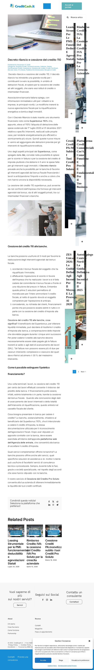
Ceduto (49, 66)
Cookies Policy (26, 645)
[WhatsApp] (53, 504)
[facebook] (43, 600)
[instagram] (47, 600)
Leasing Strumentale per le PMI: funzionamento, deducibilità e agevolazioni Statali (18, 552)
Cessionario (27, 68)
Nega (61, 660)
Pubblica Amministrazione (35, 70)
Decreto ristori (13, 70)
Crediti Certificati (52, 68)
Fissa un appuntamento (43, 632)
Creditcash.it (18, 643)
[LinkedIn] (49, 504)
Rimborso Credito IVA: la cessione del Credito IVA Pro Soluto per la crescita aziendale (35, 552)
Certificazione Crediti (15, 68)
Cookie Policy (52, 665)
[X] (53, 501)
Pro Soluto (21, 70)
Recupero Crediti (50, 70)
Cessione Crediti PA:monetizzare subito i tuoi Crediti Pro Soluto (55, 549)
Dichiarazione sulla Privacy (67, 665)
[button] (89, 641)
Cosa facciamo (13, 627)
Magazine (38, 629)
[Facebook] (49, 501)
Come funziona (13, 630)
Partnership (12, 633)
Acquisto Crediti (21, 66)
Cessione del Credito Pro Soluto (43, 479)
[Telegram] (57, 504)
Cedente (43, 66)
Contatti (38, 625)
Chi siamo (11, 624)
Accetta (43, 660)
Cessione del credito (39, 68)
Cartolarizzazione (33, 66)
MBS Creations (32, 647)
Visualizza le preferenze (80, 660)
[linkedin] (51, 600)
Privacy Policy (13, 645)
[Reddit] (57, 501)
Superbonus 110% (39, 121)
